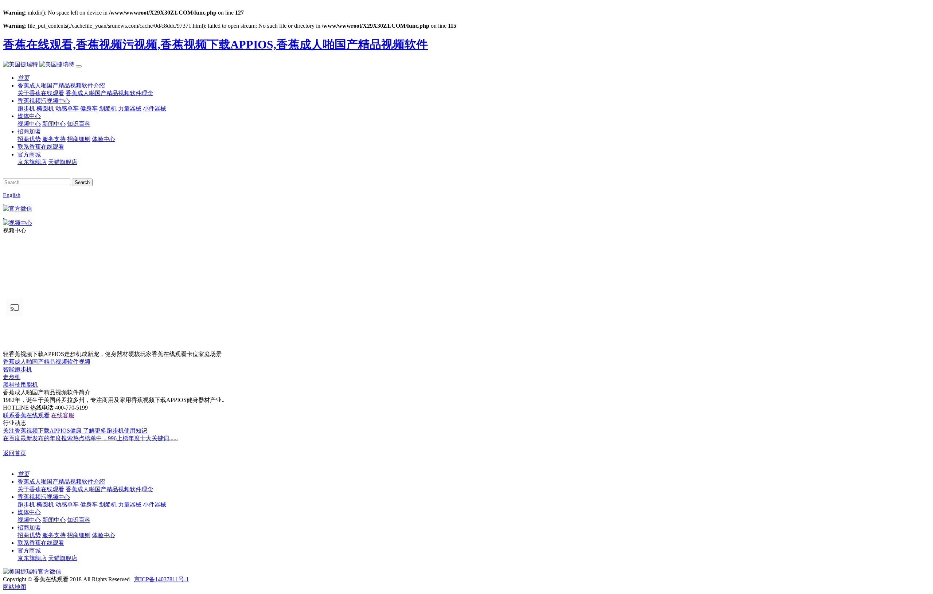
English (11, 195)
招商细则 (78, 139)
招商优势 (29, 139)
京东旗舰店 (32, 162)
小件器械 (154, 108)
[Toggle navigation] (79, 66)
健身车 (89, 108)
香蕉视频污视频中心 (43, 101)
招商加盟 (29, 131)
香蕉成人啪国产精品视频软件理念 (109, 93)
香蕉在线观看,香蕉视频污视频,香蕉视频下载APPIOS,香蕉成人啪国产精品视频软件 (215, 44)
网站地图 (14, 587)
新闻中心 (54, 124)
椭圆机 (45, 108)
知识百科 (78, 124)
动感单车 (67, 108)
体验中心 (103, 139)
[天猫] (466, 216)
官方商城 (29, 154)
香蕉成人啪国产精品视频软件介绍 (61, 85)
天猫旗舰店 (62, 162)
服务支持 (54, 139)
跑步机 (26, 108)
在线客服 (62, 415)
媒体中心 (29, 116)
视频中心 (29, 124)
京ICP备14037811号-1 (161, 579)
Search (82, 182)
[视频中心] (17, 223)
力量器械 (129, 108)
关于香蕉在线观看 (40, 93)
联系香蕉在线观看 (40, 147)
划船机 (108, 108)
